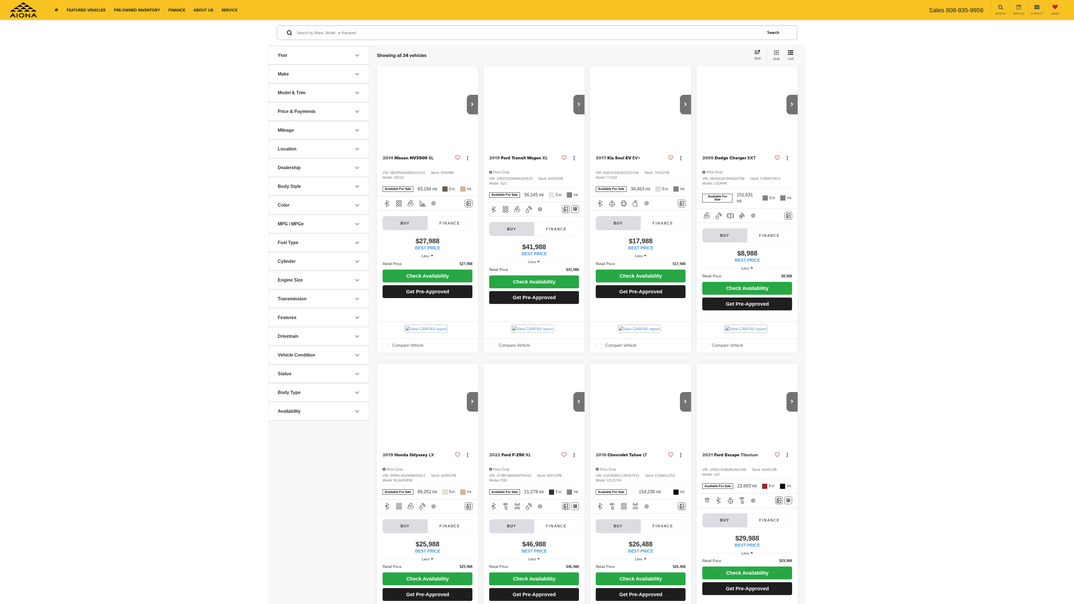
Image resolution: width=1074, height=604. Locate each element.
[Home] (56, 10)
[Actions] (467, 158)
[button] (472, 104)
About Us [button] (203, 10)
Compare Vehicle (407, 345)
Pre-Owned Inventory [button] (137, 10)
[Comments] (468, 203)
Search (773, 32)
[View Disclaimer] (434, 203)
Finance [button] (176, 10)
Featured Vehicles (86, 10)
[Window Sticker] (575, 209)
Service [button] (229, 10)
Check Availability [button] (427, 276)
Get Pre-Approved (427, 291)
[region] (427, 264)
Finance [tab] (449, 223)
